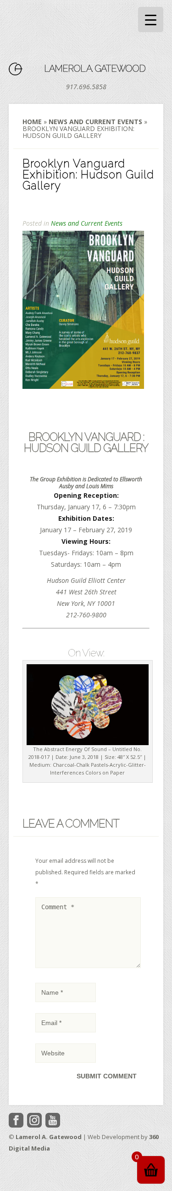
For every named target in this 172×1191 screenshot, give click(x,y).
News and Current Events (95, 121)
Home (32, 121)
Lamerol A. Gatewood (94, 68)
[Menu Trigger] (150, 19)
